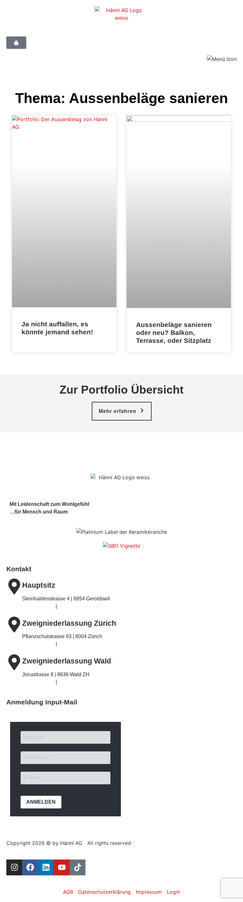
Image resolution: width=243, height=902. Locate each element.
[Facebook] (30, 867)
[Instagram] (14, 867)
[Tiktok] (77, 867)
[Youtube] (62, 867)
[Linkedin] (46, 867)
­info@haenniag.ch (78, 606)
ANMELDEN (41, 802)
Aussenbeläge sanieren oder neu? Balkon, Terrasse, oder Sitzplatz (174, 332)
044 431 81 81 (38, 606)
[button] (122, 411)
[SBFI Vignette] (121, 546)
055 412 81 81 (38, 682)
